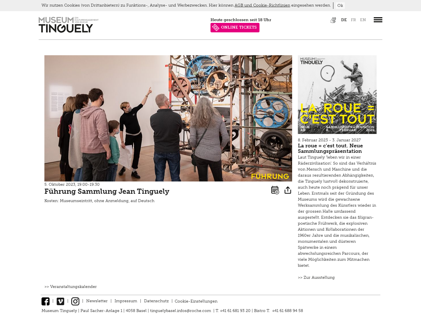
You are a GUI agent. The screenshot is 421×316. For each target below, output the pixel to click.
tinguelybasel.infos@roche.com (181, 310)
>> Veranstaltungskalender (70, 286)
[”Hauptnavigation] (378, 20)
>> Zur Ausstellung (316, 277)
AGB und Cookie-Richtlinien (262, 5)
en (363, 19)
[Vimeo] (60, 301)
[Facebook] (46, 301)
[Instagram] (75, 301)
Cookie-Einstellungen (196, 301)
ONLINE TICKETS (239, 27)
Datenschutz (156, 301)
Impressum (126, 301)
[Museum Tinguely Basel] (69, 31)
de (344, 19)
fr (353, 19)
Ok (340, 5)
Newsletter (97, 301)
